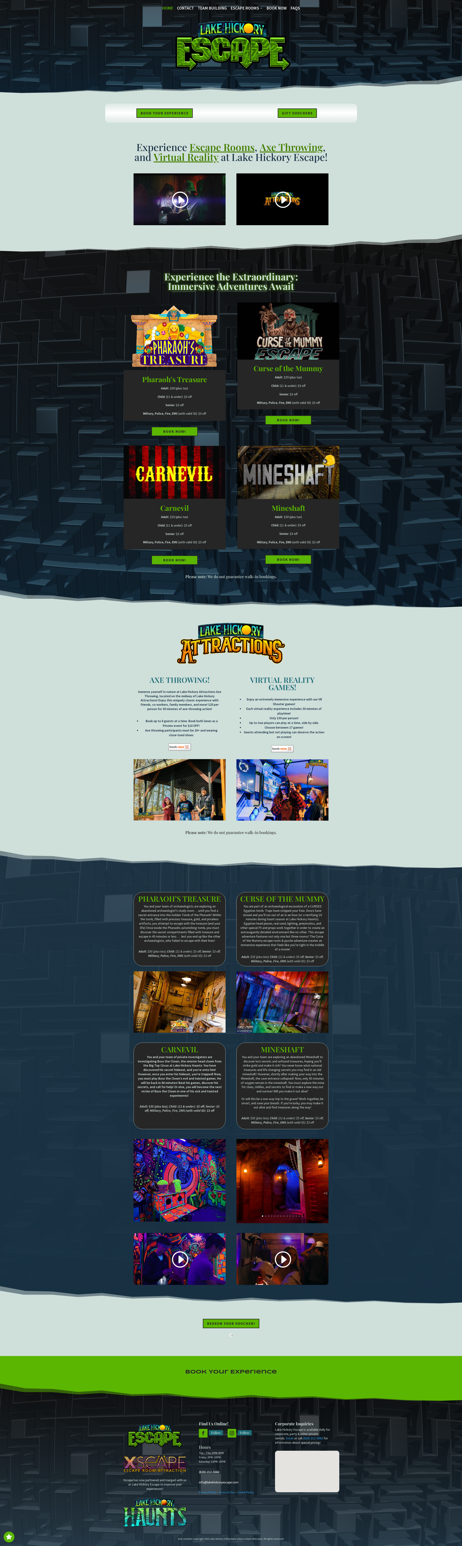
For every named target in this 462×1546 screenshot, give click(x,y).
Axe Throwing (291, 147)
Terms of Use (226, 1492)
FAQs (295, 9)
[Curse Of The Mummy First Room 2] (282, 1032)
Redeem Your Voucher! (231, 1323)
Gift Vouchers (297, 113)
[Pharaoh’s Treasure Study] (180, 1031)
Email (289, 1438)
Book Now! (174, 431)
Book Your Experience (165, 113)
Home (167, 9)
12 (296, 1216)
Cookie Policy (245, 1492)
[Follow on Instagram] (232, 1433)
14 (302, 1216)
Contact (185, 9)
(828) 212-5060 (313, 1438)
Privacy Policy (207, 1492)
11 (293, 1216)
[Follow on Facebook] (203, 1433)
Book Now (277, 9)
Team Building (212, 9)
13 (299, 1216)
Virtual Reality (186, 156)
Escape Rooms (245, 9)
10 (193, 1214)
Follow (216, 1433)
